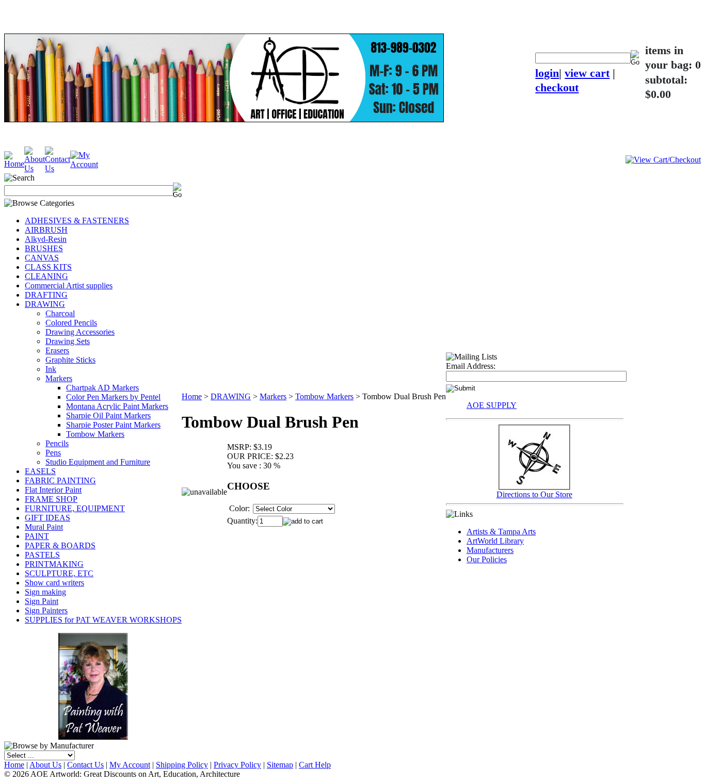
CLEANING (46, 276)
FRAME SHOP (51, 499)
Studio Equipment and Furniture (97, 462)
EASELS (40, 471)
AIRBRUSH (46, 229)
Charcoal (60, 313)
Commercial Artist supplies (69, 285)
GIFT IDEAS (47, 517)
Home (192, 396)
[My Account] (84, 164)
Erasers (57, 350)
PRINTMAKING (54, 564)
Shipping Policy (182, 764)
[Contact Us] (57, 168)
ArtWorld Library (495, 540)
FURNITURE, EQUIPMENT (75, 508)
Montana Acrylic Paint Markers (117, 406)
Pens (53, 452)
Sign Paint (41, 601)
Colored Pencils (71, 322)
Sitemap (280, 764)
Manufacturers (490, 550)
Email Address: (470, 366)
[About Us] (34, 168)
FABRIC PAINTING (60, 480)
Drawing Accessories (80, 332)
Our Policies (487, 559)
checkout (557, 87)
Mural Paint (44, 527)
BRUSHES (44, 248)
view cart (587, 73)
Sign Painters (46, 610)
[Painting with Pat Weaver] (93, 684)
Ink (50, 369)
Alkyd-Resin (46, 239)
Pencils (57, 443)
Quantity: (242, 520)
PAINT (37, 536)
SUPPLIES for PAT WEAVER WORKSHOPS (103, 619)
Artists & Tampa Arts (501, 531)
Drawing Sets (67, 341)
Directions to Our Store (534, 494)
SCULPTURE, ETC (59, 573)
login (547, 73)
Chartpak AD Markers (102, 387)
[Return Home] (14, 163)
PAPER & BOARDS (60, 545)
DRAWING (45, 304)
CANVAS (42, 257)
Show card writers (54, 582)
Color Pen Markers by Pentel (113, 397)
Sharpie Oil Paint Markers (108, 415)
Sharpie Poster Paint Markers (113, 424)
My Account (129, 764)
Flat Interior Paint (53, 489)
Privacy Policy (237, 764)
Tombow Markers (95, 434)
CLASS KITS (48, 267)
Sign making (45, 592)
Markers (58, 378)
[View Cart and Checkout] (663, 159)
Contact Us (85, 764)
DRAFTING (46, 294)
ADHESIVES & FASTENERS (77, 220)
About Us (45, 764)
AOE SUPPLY (492, 405)
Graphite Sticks (70, 359)
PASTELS (42, 554)
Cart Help (315, 764)
